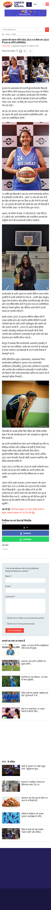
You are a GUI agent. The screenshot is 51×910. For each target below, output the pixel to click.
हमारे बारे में (11, 892)
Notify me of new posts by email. (21, 624)
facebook (27, 533)
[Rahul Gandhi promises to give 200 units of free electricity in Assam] (11, 770)
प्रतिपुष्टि (26, 892)
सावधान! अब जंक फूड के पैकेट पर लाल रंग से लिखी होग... (34, 799)
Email (8, 586)
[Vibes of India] (13, 4)
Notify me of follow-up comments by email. (25, 618)
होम (3, 34)
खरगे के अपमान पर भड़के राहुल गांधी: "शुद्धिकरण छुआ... (33, 767)
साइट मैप (44, 892)
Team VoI (6, 46)
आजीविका (19, 892)
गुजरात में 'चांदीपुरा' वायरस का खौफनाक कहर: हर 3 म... (33, 783)
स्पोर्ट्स (14, 34)
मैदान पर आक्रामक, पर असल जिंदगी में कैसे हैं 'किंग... (32, 710)
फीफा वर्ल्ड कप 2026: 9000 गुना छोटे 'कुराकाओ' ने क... (34, 694)
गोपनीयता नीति (35, 892)
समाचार (8, 34)
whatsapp (27, 539)
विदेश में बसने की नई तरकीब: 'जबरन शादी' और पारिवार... (32, 830)
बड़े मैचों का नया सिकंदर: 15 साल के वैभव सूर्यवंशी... (34, 678)
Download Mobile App (25, 903)
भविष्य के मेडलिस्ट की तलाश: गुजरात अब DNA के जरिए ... (32, 815)
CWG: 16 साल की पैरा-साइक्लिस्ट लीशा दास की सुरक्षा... (35, 646)
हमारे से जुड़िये (12, 881)
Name (8, 576)
